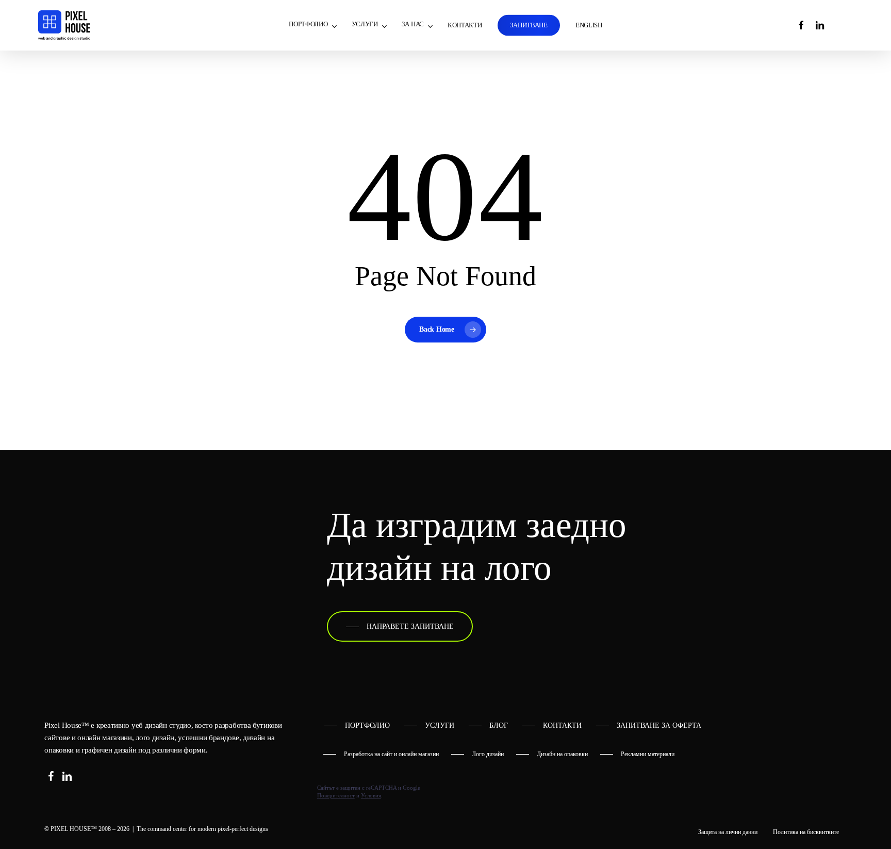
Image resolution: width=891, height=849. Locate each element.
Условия (371, 795)
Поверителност (336, 795)
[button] (400, 627)
